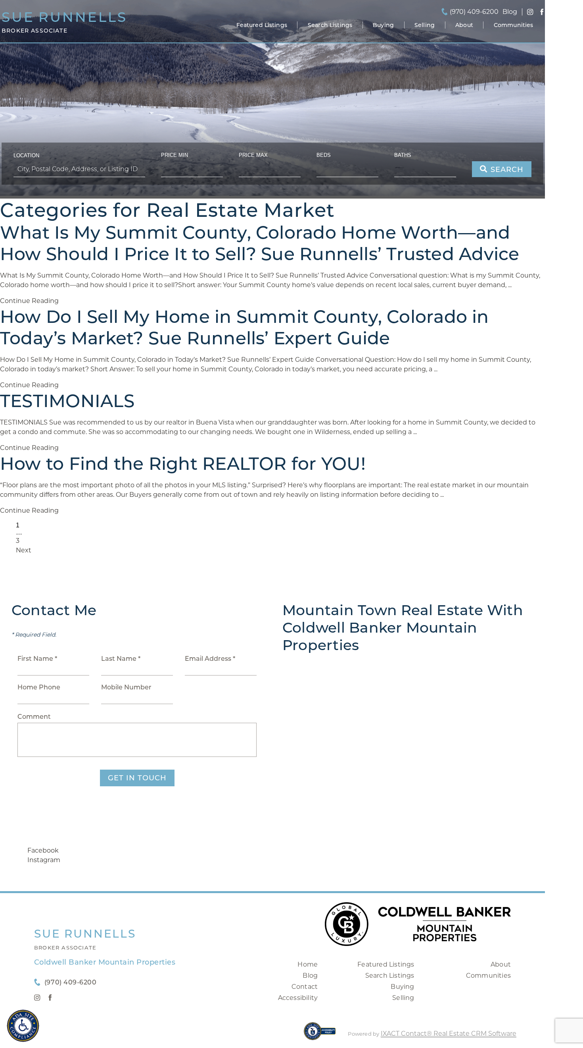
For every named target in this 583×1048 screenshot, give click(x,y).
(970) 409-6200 (474, 12)
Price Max (253, 155)
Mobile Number (126, 687)
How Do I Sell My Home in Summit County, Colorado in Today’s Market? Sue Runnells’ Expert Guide (244, 327)
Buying (383, 25)
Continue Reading (29, 301)
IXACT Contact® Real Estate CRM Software (448, 1033)
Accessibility (298, 998)
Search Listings (330, 25)
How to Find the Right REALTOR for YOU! (183, 463)
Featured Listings (261, 25)
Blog (310, 975)
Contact (305, 986)
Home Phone (38, 687)
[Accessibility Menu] (23, 1025)
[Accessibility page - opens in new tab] (319, 1035)
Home (307, 964)
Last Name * (120, 658)
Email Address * (210, 658)
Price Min (174, 155)
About (464, 25)
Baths (402, 155)
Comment (34, 716)
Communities (513, 25)
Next (23, 550)
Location (26, 155)
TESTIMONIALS (67, 400)
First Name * (37, 658)
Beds (323, 155)
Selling (424, 25)
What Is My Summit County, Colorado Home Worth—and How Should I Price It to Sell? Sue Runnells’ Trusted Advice (260, 243)
